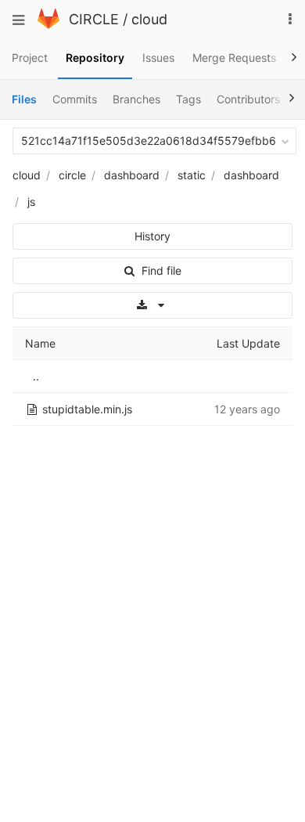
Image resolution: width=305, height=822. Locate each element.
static (192, 175)
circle (72, 175)
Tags (188, 99)
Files (24, 99)
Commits (74, 99)
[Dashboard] (48, 24)
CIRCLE (94, 19)
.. (36, 376)
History (152, 236)
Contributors (248, 99)
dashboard (132, 175)
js (31, 201)
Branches (136, 99)
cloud (149, 19)
